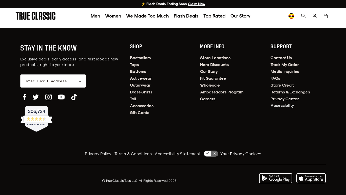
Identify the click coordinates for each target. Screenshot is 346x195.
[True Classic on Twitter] (35, 97)
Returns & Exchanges (290, 92)
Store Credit (282, 85)
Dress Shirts (141, 92)
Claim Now (196, 4)
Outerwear (140, 85)
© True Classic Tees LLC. (120, 180)
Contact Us (281, 57)
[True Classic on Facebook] (24, 97)
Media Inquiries (285, 71)
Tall (133, 99)
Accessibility (282, 105)
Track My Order (285, 64)
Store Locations (215, 57)
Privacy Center (285, 99)
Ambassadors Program (221, 92)
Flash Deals (186, 16)
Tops (134, 64)
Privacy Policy (98, 153)
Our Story (240, 16)
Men (95, 16)
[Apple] (311, 178)
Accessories (141, 105)
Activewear (141, 78)
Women (113, 16)
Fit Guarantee (213, 78)
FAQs (275, 78)
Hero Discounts (214, 64)
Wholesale (210, 85)
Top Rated (214, 16)
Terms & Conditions (133, 153)
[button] (326, 16)
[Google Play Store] (275, 178)
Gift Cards (139, 112)
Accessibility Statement (178, 153)
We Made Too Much (147, 16)
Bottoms (138, 71)
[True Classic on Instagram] (48, 97)
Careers (207, 99)
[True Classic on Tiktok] (74, 97)
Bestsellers (140, 57)
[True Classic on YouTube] (61, 97)
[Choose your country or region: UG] (291, 16)
